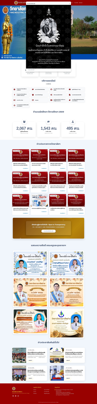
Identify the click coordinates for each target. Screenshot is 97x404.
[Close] (70, 4)
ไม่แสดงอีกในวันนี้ (31, 69)
